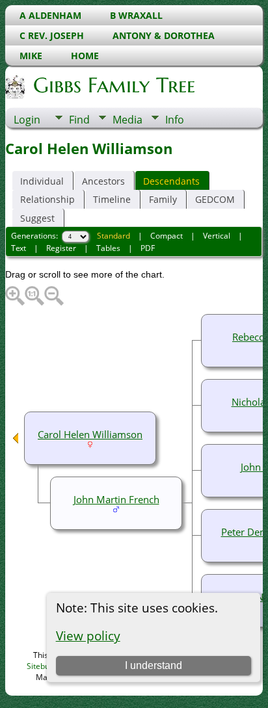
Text (18, 248)
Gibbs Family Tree (114, 85)
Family (163, 199)
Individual (42, 181)
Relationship (47, 199)
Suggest (37, 218)
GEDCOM (215, 199)
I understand (153, 665)
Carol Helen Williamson (90, 434)
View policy (88, 635)
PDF (148, 248)
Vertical (216, 235)
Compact (166, 235)
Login (27, 119)
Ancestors (103, 181)
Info (174, 119)
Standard (113, 235)
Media (127, 119)
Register (61, 248)
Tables (108, 248)
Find (79, 119)
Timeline (112, 199)
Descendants (171, 181)
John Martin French (116, 499)
